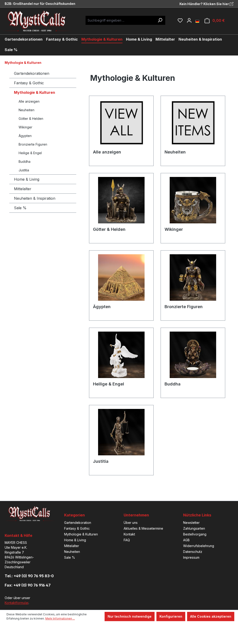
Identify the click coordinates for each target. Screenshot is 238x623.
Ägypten (25, 136)
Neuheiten (26, 110)
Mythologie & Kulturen (34, 92)
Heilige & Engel (30, 153)
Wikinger (25, 127)
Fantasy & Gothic (29, 83)
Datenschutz (192, 552)
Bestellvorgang (194, 534)
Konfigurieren (170, 616)
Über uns (131, 523)
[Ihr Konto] (189, 20)
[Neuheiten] (193, 123)
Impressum (191, 557)
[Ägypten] (121, 277)
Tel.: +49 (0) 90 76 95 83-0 (29, 576)
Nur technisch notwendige (130, 616)
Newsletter (191, 523)
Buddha (24, 161)
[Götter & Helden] (121, 200)
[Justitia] (121, 432)
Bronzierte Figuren (33, 144)
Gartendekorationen (31, 73)
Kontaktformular (16, 603)
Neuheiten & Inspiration (34, 198)
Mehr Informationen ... (60, 618)
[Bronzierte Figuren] (193, 277)
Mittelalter (22, 188)
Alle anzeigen (29, 101)
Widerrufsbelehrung (198, 546)
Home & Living (26, 179)
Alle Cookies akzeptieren (210, 616)
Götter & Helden (31, 119)
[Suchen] (160, 20)
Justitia (24, 170)
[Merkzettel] (180, 20)
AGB (186, 540)
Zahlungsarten (194, 528)
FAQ (127, 540)
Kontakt (129, 534)
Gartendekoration (77, 523)
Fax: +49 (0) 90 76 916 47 (28, 585)
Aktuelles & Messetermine (143, 528)
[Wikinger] (193, 200)
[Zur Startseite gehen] (40, 21)
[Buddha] (193, 355)
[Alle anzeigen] (121, 123)
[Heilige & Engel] (121, 355)
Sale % (20, 207)
